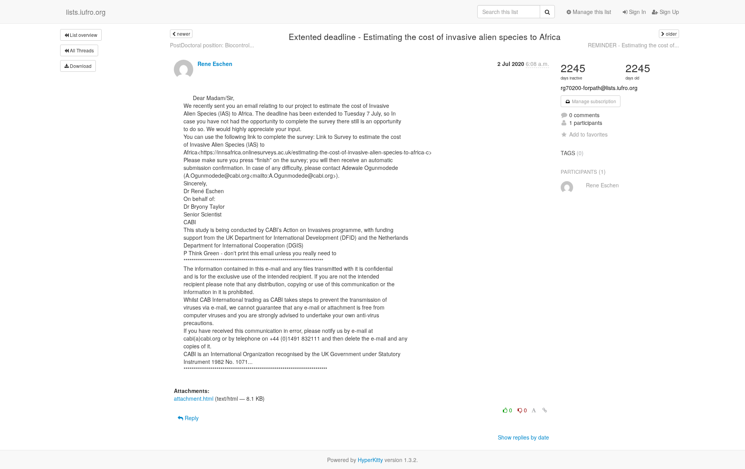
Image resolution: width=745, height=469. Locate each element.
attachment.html (193, 398)
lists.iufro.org (86, 12)
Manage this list (591, 12)
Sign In (636, 12)
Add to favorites (588, 134)
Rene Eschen (215, 63)
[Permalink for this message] (545, 410)
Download (80, 65)
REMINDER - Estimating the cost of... (633, 45)
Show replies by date (523, 437)
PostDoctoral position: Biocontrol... (212, 45)
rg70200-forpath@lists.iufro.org (599, 88)
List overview (83, 34)
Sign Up (668, 12)
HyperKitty (370, 460)
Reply (191, 418)
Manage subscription (593, 101)
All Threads (81, 50)
